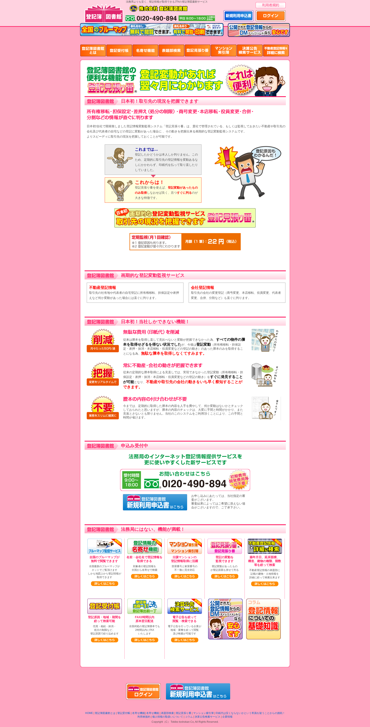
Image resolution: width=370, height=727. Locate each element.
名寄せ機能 (138, 713)
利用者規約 (143, 716)
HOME (89, 713)
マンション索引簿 (203, 713)
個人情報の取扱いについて (167, 716)
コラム (189, 716)
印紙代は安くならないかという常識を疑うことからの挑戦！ (250, 713)
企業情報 (227, 716)
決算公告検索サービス (207, 716)
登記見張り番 (183, 713)
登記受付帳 (123, 713)
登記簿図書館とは (105, 713)
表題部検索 (167, 713)
